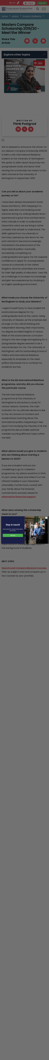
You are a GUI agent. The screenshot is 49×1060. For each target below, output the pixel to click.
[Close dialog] (46, 518)
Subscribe (12, 535)
